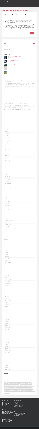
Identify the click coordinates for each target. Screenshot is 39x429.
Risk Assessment (7, 207)
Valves (6, 233)
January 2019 (7, 306)
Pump (6, 167)
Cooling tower (17, 382)
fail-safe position (6, 384)
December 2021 (7, 277)
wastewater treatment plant (31, 391)
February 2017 (7, 323)
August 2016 (7, 333)
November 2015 (7, 336)
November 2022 (7, 264)
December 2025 (7, 246)
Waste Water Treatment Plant (10, 228)
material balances (23, 386)
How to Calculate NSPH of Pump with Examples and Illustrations (14, 103)
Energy (6, 145)
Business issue (7, 125)
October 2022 (7, 266)
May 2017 (6, 319)
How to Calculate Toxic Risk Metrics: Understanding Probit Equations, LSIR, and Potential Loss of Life (7, 404)
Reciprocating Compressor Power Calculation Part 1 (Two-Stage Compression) (19, 414)
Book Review (7, 133)
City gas (14, 382)
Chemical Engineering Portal (10, 1)
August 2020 (7, 294)
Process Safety (7, 199)
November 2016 (7, 329)
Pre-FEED (17, 387)
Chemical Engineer (9, 382)
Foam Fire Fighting (8, 176)
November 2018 (7, 310)
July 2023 (6, 256)
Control (6, 142)
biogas (5, 382)
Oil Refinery (7, 153)
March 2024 (7, 252)
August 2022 (7, 269)
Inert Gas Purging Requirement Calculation (14, 60)
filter (15, 384)
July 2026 (6, 243)
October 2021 (7, 281)
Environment (7, 158)
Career (6, 129)
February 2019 (7, 304)
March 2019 (7, 302)
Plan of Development (10, 387)
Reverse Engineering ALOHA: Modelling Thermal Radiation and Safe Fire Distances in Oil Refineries (18, 81)
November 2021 (7, 279)
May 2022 (6, 275)
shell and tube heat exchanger (30, 390)
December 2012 (7, 350)
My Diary (6, 137)
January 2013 (7, 348)
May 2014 (6, 340)
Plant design (7, 192)
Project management (8, 122)
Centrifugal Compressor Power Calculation (14, 56)
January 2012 (7, 369)
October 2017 (7, 315)
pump (26, 387)
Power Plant (7, 155)
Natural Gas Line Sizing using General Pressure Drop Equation (17, 71)
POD (14, 387)
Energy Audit (7, 149)
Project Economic (7, 201)
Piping (6, 190)
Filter (5, 172)
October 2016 (7, 331)
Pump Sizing (29, 387)
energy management (25, 383)
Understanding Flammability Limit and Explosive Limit (12, 111)
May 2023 (6, 258)
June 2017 (6, 317)
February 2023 (7, 260)
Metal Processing (7, 187)
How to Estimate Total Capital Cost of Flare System (13, 86)
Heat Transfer (7, 224)
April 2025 (6, 248)
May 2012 (6, 361)
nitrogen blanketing (29, 386)
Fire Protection (7, 174)
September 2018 (7, 313)
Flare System (7, 181)
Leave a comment (13, 17)
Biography (6, 131)
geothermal (25, 384)
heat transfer (30, 384)
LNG (6, 151)
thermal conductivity (16, 391)
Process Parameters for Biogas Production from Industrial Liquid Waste (7, 417)
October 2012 (7, 354)
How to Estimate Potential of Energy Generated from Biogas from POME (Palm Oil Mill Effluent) (19, 83)
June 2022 (6, 273)
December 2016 (7, 327)
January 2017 (7, 325)
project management (22, 387)
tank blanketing (10, 391)
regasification (6, 390)
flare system (21, 384)
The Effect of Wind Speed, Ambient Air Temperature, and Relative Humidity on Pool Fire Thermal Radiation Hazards (7, 408)
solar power (5, 391)
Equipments (6, 160)
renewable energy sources (12, 390)
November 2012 (7, 352)
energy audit (6, 383)
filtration (18, 384)
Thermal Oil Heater (8, 214)
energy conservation (19, 383)
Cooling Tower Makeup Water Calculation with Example (16, 64)
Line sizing (16, 386)
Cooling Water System (8, 220)
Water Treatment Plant (8, 230)
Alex (5, 91)
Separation (6, 209)
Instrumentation (7, 185)
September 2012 (7, 356)
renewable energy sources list (21, 390)
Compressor (7, 140)
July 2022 (6, 271)
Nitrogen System (8, 226)
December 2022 (7, 262)
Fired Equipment (7, 179)
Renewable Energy (8, 203)
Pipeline (6, 195)
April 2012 (6, 363)
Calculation (6, 127)
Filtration (6, 164)
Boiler (6, 218)
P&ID (33, 386)
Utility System (7, 216)
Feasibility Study (7, 170)
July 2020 (6, 296)
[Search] (34, 43)
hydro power (6, 386)
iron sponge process (11, 386)
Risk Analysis (7, 205)
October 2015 (7, 338)
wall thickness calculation (23, 391)
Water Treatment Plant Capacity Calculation (10, 107)
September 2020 (7, 292)
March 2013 (7, 344)
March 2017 (7, 321)
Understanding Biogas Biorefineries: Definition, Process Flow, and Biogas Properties (18, 84)
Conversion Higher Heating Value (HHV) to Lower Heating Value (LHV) (14, 109)
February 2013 (7, 346)
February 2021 (7, 287)
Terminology (7, 212)
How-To (6, 135)
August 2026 (7, 241)
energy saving (31, 383)
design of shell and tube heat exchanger (25, 382)
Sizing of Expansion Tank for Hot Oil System (10, 114)
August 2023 (7, 254)
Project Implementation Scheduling (16, 15)
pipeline (5, 387)
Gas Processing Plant (8, 183)
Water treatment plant (7, 393)
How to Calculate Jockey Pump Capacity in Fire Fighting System (13, 105)
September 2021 (7, 283)
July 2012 (6, 359)
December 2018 (7, 308)
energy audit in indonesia (11, 383)
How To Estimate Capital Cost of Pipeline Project (19, 411)
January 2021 (7, 289)
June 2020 (6, 298)
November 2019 (7, 300)
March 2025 (7, 250)
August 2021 (7, 285)
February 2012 (7, 367)
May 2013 (6, 342)
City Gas (6, 147)
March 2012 (7, 365)
